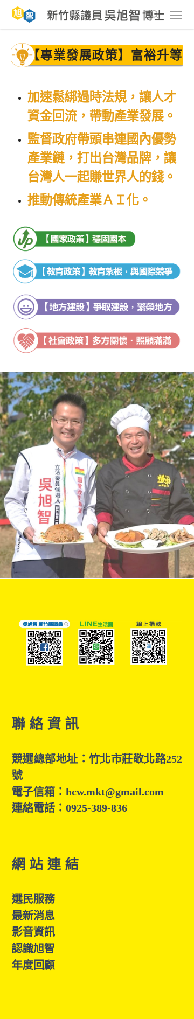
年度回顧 (33, 965)
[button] (176, 14)
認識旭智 (33, 948)
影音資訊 (33, 932)
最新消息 (33, 916)
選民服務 (33, 899)
